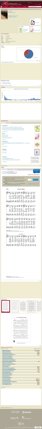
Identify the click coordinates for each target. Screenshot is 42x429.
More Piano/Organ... (5, 131)
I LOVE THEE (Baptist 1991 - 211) (7, 158)
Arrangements (8, 122)
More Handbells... (4, 152)
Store (18, 6)
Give (30, 427)
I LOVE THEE (4, 150)
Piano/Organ (21, 26)
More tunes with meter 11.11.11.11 (6, 85)
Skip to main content (3, 0)
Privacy (12, 427)
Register (39, 4)
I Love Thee (37, 22)
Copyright (8, 427)
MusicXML (16, 15)
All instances (3, 387)
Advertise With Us (19, 427)
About (6, 427)
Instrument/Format (5, 171)
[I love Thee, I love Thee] (6, 82)
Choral (31, 26)
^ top (40, 44)
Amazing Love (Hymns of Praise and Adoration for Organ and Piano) (13, 128)
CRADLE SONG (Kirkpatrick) (6, 83)
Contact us (10, 407)
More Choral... (4, 139)
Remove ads (30, 2)
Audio (16, 169)
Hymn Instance (4, 173)
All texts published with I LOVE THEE (7, 62)
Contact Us (15, 427)
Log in (36, 4)
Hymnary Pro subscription (15, 183)
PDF (14, 15)
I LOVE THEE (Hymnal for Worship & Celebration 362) (10, 159)
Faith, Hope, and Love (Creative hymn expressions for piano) (11, 127)
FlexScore (32, 19)
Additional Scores (10, 169)
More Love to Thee (37, 30)
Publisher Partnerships (26, 427)
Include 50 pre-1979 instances (5, 386)
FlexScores (4, 169)
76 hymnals (14, 12)
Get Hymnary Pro (34, 427)
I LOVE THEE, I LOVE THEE (7, 137)
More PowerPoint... (4, 161)
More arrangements (4, 165)
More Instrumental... (5, 146)
